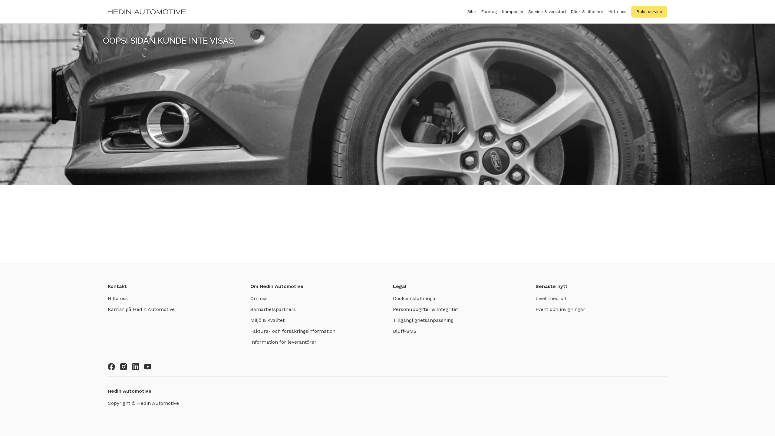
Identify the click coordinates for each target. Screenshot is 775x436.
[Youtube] (147, 366)
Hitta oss (617, 11)
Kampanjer (512, 11)
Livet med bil (551, 298)
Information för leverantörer (283, 342)
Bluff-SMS (405, 331)
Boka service (649, 11)
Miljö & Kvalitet (267, 320)
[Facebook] (111, 366)
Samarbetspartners (273, 309)
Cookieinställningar (415, 298)
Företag (489, 11)
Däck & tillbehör (587, 11)
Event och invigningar (560, 309)
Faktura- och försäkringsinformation (292, 331)
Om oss (259, 298)
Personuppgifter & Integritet (425, 309)
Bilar (471, 11)
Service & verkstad (547, 11)
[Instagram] (123, 366)
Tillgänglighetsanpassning (423, 320)
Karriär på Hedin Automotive (141, 309)
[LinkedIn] (135, 366)
